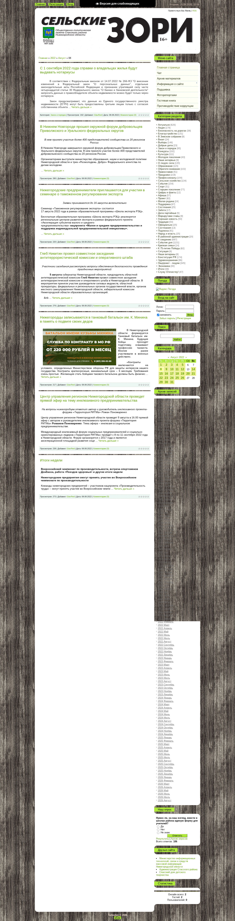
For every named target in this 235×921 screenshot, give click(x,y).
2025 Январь (165, 737)
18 (177, 373)
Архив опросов (179, 838)
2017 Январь (165, 419)
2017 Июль (164, 439)
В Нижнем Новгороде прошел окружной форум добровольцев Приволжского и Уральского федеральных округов (91, 129)
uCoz (117, 917)
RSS (194, 11)
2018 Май (163, 472)
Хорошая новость (168, 219)
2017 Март (163, 426)
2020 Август (164, 562)
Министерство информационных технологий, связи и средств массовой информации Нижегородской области (175, 862)
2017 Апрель (165, 429)
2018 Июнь (164, 476)
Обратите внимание (169, 169)
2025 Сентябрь (166, 764)
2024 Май (163, 711)
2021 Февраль (165, 582)
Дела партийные (167, 213)
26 (182, 377)
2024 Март (163, 704)
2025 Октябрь (165, 767)
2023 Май (163, 671)
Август (62, 58)
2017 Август (164, 443)
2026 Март (163, 784)
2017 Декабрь (165, 456)
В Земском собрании (169, 136)
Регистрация (56, 4)
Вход (70, 4)
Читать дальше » (81, 107)
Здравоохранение (168, 260)
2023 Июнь (164, 674)
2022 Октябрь (165, 648)
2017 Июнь (164, 436)
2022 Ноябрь (165, 651)
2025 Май (163, 750)
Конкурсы (163, 151)
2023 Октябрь (165, 688)
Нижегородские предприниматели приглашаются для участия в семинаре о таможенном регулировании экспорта (92, 192)
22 (161, 377)
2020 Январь (165, 539)
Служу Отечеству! (168, 272)
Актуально (164, 124)
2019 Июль (164, 519)
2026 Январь (165, 777)
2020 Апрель (165, 548)
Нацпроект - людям (169, 263)
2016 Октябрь (165, 409)
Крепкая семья (166, 245)
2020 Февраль (165, 542)
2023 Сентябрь (166, 684)
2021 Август (164, 601)
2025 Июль (164, 757)
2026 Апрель (165, 787)
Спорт (161, 186)
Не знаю (165, 832)
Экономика (164, 266)
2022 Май (163, 631)
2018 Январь (165, 459)
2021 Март (163, 585)
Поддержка (164, 204)
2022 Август (164, 641)
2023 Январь (165, 658)
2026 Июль (164, 797)
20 (188, 373)
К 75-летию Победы (169, 248)
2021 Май (163, 592)
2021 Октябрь (165, 608)
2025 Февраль (165, 740)
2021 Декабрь (165, 615)
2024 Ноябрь (165, 731)
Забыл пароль (167, 318)
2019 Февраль (165, 502)
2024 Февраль (165, 701)
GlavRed (98, 115)
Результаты (162, 838)
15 (161, 373)
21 (193, 373)
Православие (165, 171)
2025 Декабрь (165, 774)
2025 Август (164, 760)
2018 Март (163, 466)
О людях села (166, 163)
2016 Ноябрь (165, 413)
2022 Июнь (164, 635)
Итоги (161, 269)
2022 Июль (164, 638)
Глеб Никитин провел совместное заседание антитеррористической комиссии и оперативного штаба (86, 255)
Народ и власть (167, 233)
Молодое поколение (169, 157)
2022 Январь (165, 618)
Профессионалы (167, 177)
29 (161, 382)
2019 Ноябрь (165, 532)
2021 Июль (164, 598)
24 (171, 377)
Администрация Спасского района (178, 869)
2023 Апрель (165, 668)
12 (182, 369)
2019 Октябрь (165, 529)
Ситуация (163, 251)
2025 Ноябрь (165, 770)
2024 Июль (164, 717)
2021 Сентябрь (166, 605)
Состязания (164, 207)
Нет (163, 829)
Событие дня (165, 242)
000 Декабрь (165, 400)
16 (166, 373)
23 (166, 377)
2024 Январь (165, 697)
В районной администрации (173, 236)
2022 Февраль (165, 621)
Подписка (163, 230)
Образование (165, 166)
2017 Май (163, 433)
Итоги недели (51, 460)
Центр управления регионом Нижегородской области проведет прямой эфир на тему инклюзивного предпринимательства (92, 398)
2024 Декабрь (165, 734)
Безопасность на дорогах (172, 130)
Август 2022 (177, 357)
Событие (163, 183)
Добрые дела (165, 145)
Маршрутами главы (169, 216)
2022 (52, 58)
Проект (162, 198)
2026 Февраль (165, 780)
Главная (40, 4)
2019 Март (163, 505)
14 (193, 369)
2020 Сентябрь (166, 565)
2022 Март (163, 625)
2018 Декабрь (165, 496)
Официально (165, 224)
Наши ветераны (166, 254)
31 (171, 382)
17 (171, 373)
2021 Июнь (164, 595)
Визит (161, 139)
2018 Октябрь (165, 489)
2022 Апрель (165, 628)
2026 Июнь (164, 793)
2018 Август (164, 482)
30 (166, 382)
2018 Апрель (165, 469)
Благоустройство (167, 133)
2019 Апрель (165, 509)
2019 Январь (165, 499)
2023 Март (163, 664)
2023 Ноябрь (165, 691)
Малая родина (166, 201)
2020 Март (163, 545)
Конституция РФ (167, 257)
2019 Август (164, 522)
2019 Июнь (164, 515)
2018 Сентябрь (166, 486)
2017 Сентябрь (166, 446)
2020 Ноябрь (165, 572)
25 (177, 377)
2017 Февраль (165, 423)
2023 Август (164, 681)
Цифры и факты (167, 192)
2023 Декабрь (165, 694)
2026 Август (164, 800)
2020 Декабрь (165, 575)
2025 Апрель (165, 747)
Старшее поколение (169, 189)
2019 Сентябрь (166, 525)
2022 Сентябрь (166, 644)
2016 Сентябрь (166, 406)
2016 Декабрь (165, 416)
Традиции (163, 222)
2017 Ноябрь (165, 452)
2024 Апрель (165, 707)
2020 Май (163, 552)
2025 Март (163, 744)
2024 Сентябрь (166, 724)
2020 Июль (164, 558)
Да (162, 826)
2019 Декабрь (165, 535)
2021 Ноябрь (165, 611)
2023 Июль (164, 678)
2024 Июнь (164, 714)
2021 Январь (165, 578)
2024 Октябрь (165, 727)
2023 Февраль (165, 661)
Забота (162, 210)
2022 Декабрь (165, 654)
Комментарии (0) (128, 115)
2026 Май (163, 790)
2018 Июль (164, 479)
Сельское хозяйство (169, 180)
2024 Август (164, 721)
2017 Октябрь (165, 449)
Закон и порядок (58, 115)
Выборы (162, 142)
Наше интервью (167, 160)
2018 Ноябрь (165, 492)
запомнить (165, 314)
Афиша (162, 195)
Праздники (164, 174)
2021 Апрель (165, 588)
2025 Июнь (164, 754)
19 (182, 373)
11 (177, 369)
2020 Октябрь (165, 568)
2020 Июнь (164, 555)
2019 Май (163, 512)
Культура (163, 154)
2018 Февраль (165, 462)
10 (171, 369)
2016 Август (164, 403)
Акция (161, 127)
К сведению (164, 239)
